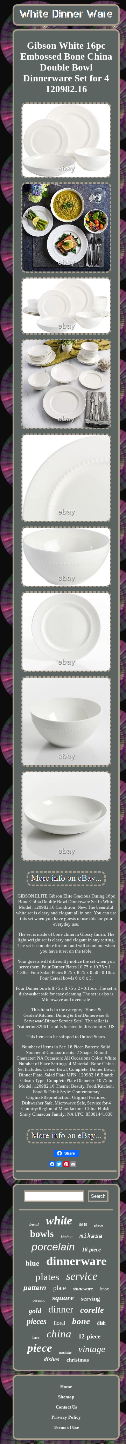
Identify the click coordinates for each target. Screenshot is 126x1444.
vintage (91, 1349)
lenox (104, 1289)
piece (39, 1348)
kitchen (66, 1236)
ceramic (39, 1300)
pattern (34, 1287)
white (59, 1220)
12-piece (89, 1336)
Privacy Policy (66, 1417)
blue (32, 1263)
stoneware (83, 1288)
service (81, 1276)
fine (36, 1337)
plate (59, 1287)
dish (101, 1323)
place (98, 1225)
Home (66, 1386)
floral (59, 1323)
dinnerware (76, 1261)
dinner (60, 1309)
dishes (51, 1359)
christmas (77, 1360)
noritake (65, 1353)
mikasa (91, 1236)
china (59, 1334)
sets (83, 1224)
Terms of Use (66, 1427)
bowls (42, 1234)
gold (35, 1311)
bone (81, 1321)
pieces (37, 1321)
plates (47, 1276)
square (63, 1297)
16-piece (91, 1249)
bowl (34, 1224)
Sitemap (66, 1396)
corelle (92, 1310)
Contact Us (66, 1407)
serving (90, 1298)
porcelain (53, 1246)
